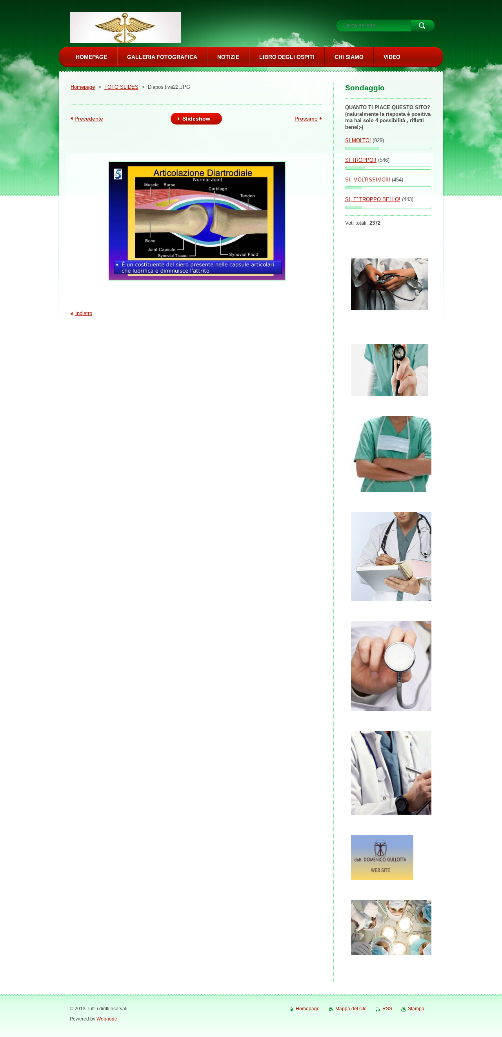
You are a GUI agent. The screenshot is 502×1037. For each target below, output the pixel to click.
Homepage (83, 87)
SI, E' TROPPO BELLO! (372, 199)
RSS (387, 1008)
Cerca (423, 25)
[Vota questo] (388, 148)
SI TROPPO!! (360, 160)
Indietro (83, 313)
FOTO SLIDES (121, 87)
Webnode (106, 1019)
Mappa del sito (351, 1008)
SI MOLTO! (358, 140)
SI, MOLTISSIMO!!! (367, 180)
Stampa (416, 1008)
